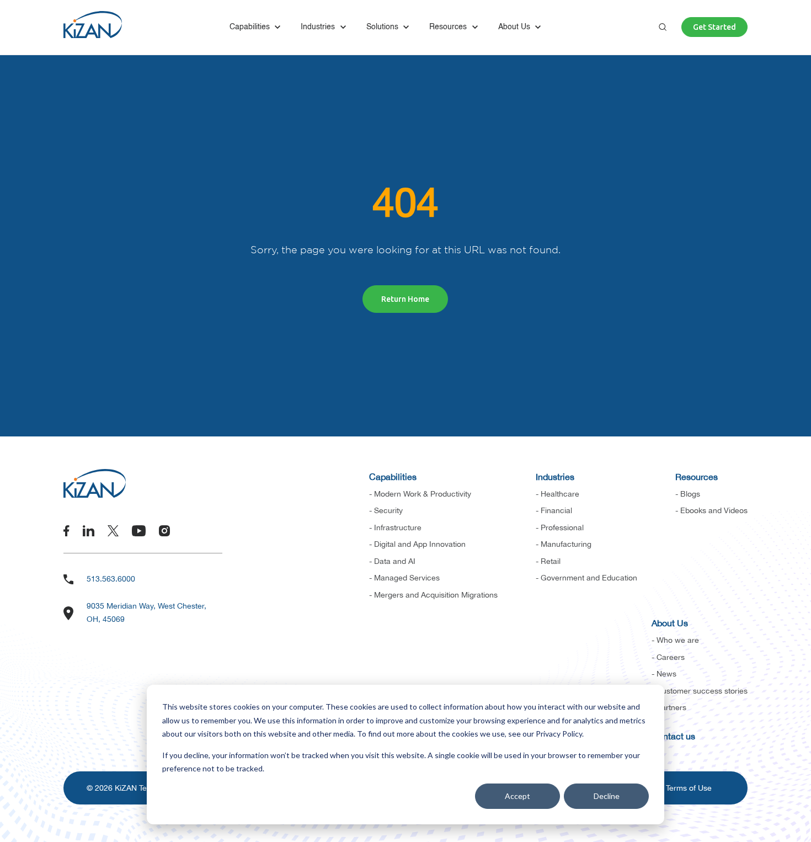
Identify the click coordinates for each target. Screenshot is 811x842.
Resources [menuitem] (696, 477)
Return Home (405, 299)
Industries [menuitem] (555, 477)
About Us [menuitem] (670, 623)
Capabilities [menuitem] (393, 477)
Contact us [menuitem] (673, 736)
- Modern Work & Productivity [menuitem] (420, 493)
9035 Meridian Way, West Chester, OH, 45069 (146, 612)
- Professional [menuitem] (560, 527)
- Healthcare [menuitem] (557, 493)
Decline (607, 796)
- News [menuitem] (664, 673)
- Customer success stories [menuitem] (700, 690)
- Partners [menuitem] (669, 707)
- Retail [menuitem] (548, 561)
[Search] (663, 27)
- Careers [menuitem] (668, 657)
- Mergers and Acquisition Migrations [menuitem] (433, 594)
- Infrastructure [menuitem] (395, 527)
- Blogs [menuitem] (687, 493)
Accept (517, 796)
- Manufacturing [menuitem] (563, 544)
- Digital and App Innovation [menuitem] (417, 544)
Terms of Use (689, 788)
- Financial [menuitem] (554, 510)
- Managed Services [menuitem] (404, 577)
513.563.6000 (111, 578)
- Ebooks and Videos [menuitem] (711, 510)
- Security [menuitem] (386, 510)
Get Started (714, 27)
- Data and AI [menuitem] (392, 561)
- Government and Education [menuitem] (586, 577)
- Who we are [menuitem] (675, 640)
